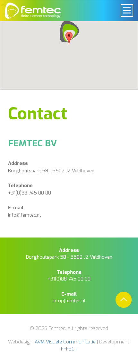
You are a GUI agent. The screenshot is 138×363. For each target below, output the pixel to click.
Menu (127, 10)
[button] (69, 33)
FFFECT (69, 349)
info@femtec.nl (24, 215)
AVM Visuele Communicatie (65, 342)
